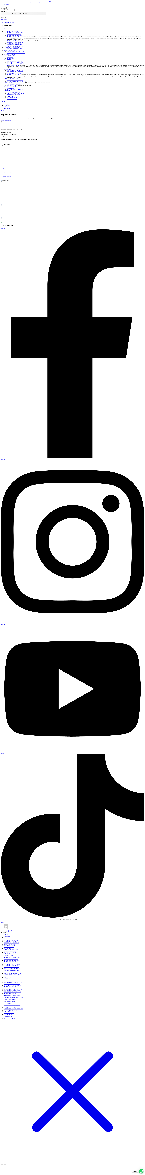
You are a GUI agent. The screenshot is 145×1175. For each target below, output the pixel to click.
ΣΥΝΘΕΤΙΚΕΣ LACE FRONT (14, 92)
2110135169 (4, 19)
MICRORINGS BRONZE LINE (15, 32)
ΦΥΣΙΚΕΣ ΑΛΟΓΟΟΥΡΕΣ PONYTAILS (17, 81)
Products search (4, 8)
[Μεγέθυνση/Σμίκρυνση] (1, 1164)
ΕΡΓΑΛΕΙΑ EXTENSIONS (10, 86)
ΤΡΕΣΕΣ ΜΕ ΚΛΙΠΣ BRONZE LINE (16, 61)
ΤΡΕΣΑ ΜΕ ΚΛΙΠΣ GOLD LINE (15, 62)
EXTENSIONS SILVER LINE (14, 44)
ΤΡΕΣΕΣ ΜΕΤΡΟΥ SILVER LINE (15, 73)
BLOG (5, 106)
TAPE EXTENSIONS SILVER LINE (16, 53)
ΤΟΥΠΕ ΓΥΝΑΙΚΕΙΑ (9, 1018)
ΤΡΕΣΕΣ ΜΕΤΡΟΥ (8, 69)
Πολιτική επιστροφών (6, 176)
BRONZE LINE (11, 55)
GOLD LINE (10, 57)
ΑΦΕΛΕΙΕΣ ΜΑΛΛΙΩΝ (10, 82)
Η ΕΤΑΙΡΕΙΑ (7, 105)
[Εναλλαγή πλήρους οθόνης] (2, 1164)
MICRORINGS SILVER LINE (14, 35)
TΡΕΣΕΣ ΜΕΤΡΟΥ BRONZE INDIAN (16, 70)
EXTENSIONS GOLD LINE (14, 43)
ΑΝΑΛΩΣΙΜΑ (10, 88)
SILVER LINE (10, 58)
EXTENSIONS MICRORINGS (11, 31)
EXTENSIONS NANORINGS (11, 47)
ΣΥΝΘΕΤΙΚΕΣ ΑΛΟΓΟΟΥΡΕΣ (15, 80)
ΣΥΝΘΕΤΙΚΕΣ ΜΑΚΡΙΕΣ (13, 95)
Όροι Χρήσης (4, 168)
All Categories (4, 101)
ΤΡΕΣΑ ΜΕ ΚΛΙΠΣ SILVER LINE (15, 63)
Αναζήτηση (3, 11)
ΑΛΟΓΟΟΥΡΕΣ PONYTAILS (11, 78)
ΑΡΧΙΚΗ (6, 104)
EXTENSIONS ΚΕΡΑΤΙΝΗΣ (11, 40)
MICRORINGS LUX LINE (13, 36)
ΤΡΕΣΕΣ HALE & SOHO (10, 54)
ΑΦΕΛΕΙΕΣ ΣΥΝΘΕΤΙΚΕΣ (14, 84)
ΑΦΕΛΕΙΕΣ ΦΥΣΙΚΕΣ (12, 85)
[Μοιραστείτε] (4, 1164)
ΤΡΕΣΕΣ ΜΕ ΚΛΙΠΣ (9, 59)
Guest (7, 931)
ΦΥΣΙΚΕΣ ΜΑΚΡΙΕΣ (12, 99)
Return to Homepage (6, 120)
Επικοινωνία (7, 108)
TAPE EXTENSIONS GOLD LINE (15, 51)
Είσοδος (3, 922)
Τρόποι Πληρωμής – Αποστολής (8, 172)
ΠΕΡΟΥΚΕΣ (7, 90)
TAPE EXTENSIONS (9, 50)
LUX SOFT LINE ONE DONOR (15, 46)
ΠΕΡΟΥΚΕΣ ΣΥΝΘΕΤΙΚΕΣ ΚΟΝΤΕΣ (16, 93)
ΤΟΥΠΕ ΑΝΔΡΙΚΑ (8, 1017)
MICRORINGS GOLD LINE (14, 34)
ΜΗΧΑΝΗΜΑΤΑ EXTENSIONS (15, 89)
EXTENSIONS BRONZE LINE (15, 42)
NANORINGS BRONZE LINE (14, 49)
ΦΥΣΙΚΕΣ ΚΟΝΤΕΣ (12, 97)
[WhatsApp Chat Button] (141, 1171)
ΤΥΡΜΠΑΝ (10, 96)
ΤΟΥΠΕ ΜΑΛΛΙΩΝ (9, 955)
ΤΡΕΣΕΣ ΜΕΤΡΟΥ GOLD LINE (15, 72)
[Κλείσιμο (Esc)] (5, 1164)
